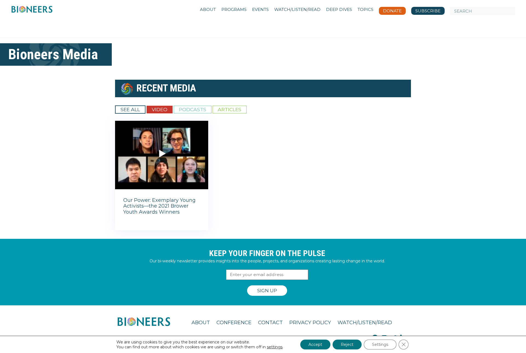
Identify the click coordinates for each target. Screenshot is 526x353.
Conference (233, 323)
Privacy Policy (310, 323)
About (200, 323)
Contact (270, 323)
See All (130, 109)
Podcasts (192, 109)
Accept (315, 344)
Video (159, 109)
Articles (229, 109)
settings (274, 347)
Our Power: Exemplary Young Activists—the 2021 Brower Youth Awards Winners (159, 206)
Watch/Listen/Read (365, 323)
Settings (380, 344)
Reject (347, 344)
